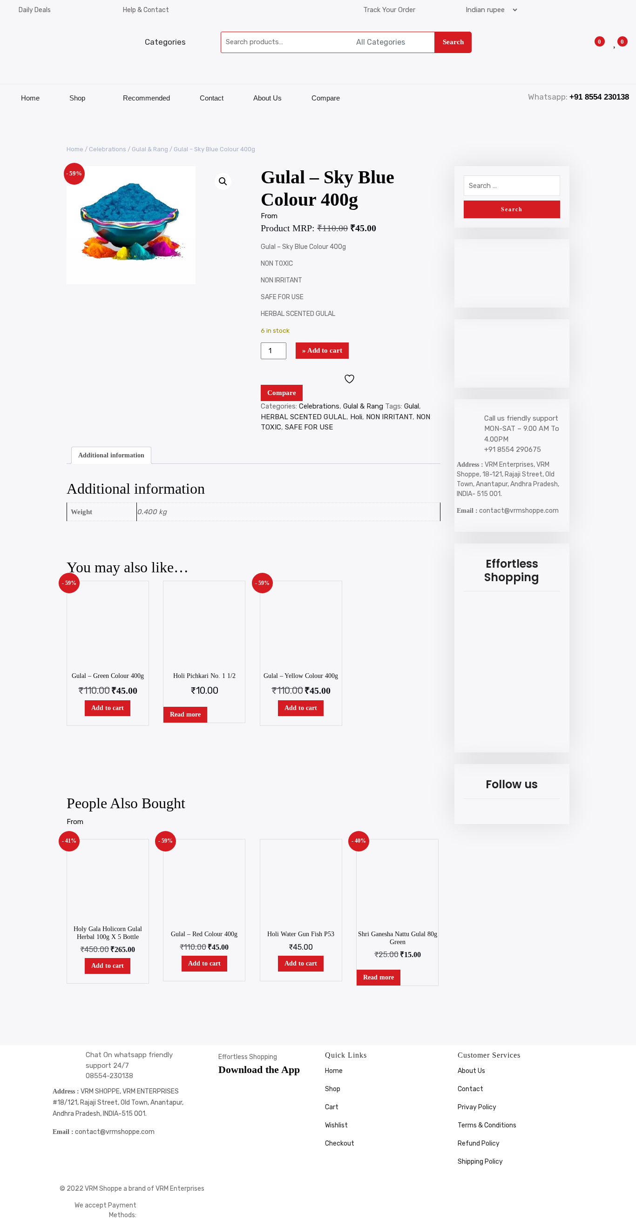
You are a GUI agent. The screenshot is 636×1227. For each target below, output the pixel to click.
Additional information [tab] (111, 455)
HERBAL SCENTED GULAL (303, 417)
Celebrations (107, 149)
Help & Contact (146, 10)
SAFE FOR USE (309, 427)
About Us (267, 98)
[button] (223, 181)
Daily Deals (35, 10)
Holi (356, 417)
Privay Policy (477, 1107)
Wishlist (336, 1125)
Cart (331, 1107)
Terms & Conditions (487, 1125)
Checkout (339, 1143)
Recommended (146, 98)
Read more (185, 714)
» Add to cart (322, 350)
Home (30, 98)
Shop (77, 98)
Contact (211, 98)
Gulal (411, 406)
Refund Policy (479, 1143)
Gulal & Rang (150, 149)
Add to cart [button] (107, 707)
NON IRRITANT (389, 417)
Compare (325, 98)
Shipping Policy (480, 1162)
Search (453, 42)
